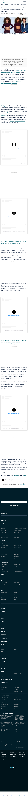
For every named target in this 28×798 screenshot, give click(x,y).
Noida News (16, 554)
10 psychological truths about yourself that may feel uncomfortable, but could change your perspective (6, 739)
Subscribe (24, 1)
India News (16, 4)
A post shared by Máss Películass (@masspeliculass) (14, 231)
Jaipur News (16, 549)
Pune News (16, 556)
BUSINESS (3, 611)
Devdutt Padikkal (17, 530)
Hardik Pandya (4, 532)
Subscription (3, 756)
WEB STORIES (4, 605)
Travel (15, 599)
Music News (3, 566)
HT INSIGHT (3, 658)
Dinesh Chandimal (4, 537)
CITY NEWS (3, 540)
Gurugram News (17, 547)
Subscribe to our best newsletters (14, 498)
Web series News (4, 571)
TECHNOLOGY (4, 641)
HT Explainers (17, 708)
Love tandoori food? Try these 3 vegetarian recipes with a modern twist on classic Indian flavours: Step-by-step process (20, 739)
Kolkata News (3, 552)
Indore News (3, 549)
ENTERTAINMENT (4, 562)
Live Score (3, 528)
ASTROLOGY (3, 574)
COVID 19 (3, 668)
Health (2, 597)
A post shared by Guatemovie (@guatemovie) (14, 330)
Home (2, 4)
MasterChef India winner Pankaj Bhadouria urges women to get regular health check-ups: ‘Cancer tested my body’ (6, 731)
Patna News (3, 556)
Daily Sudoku (3, 673)
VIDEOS (2, 618)
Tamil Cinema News (18, 566)
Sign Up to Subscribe (14, 505)
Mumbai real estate (4, 691)
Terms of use (21, 752)
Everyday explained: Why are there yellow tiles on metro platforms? (6, 745)
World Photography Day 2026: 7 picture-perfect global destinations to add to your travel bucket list (20, 746)
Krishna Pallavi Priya (9, 480)
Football (15, 647)
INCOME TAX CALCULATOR (6, 679)
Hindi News (16, 706)
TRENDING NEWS (4, 682)
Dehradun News (17, 545)
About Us (2, 752)
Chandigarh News (4, 545)
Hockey (2, 649)
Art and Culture (4, 592)
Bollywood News (4, 564)
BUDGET (2, 621)
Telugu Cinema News (5, 569)
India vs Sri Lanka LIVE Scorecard (20, 528)
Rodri (2, 689)
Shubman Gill (3, 530)
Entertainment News (5, 704)
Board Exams (16, 582)
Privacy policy (3, 754)
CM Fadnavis (16, 685)
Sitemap (2, 759)
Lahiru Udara (16, 537)
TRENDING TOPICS (5, 695)
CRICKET (2, 523)
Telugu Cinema (17, 702)
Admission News (4, 582)
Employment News (18, 584)
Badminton (3, 647)
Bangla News (16, 704)
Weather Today (13, 754)
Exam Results (3, 587)
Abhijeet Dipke (4, 687)
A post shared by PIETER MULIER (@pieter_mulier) (14, 163)
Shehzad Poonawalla (5, 685)
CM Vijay (16, 689)
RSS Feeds (12, 759)
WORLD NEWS (4, 517)
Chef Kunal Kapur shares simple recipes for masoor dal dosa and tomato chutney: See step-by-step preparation (20, 731)
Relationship (3, 599)
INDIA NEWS (3, 520)
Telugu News (3, 706)
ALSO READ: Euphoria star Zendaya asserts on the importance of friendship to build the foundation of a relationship (13, 342)
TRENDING (3, 608)
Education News (17, 587)
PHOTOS (2, 615)
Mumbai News (4, 554)
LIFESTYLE (3, 590)
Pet (1, 601)
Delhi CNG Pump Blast (18, 691)
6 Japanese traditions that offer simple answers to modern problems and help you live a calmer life (20, 724)
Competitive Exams (4, 584)
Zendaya (17, 72)
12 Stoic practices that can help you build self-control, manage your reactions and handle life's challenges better (7, 724)
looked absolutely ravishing (8, 113)
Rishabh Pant (3, 535)
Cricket (11, 4)
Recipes (15, 597)
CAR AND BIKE (4, 638)
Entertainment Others (18, 571)
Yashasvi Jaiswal (17, 532)
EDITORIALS (3, 634)
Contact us (12, 752)
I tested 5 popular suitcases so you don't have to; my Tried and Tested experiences (7, 717)
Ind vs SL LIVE (17, 535)
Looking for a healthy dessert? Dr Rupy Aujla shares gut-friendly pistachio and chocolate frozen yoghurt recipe (19, 717)
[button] (1, 1)
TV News (16, 569)
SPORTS (2, 644)
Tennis (15, 649)
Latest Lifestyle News (7, 713)
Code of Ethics (22, 756)
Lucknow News (17, 552)
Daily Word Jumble (4, 676)
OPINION (3, 631)
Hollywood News (17, 564)
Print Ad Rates (13, 756)
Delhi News (3, 547)
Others (2, 651)
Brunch (15, 592)
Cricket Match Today (18, 526)
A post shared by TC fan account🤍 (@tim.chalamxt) (14, 428)
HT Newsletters (22, 754)
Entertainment (23, 4)
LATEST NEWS (4, 513)
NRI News (3, 708)
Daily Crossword (17, 673)
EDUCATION (3, 580)
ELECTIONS (3, 661)
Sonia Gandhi (16, 687)
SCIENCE (2, 628)
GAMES (2, 671)
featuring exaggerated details (17, 121)
